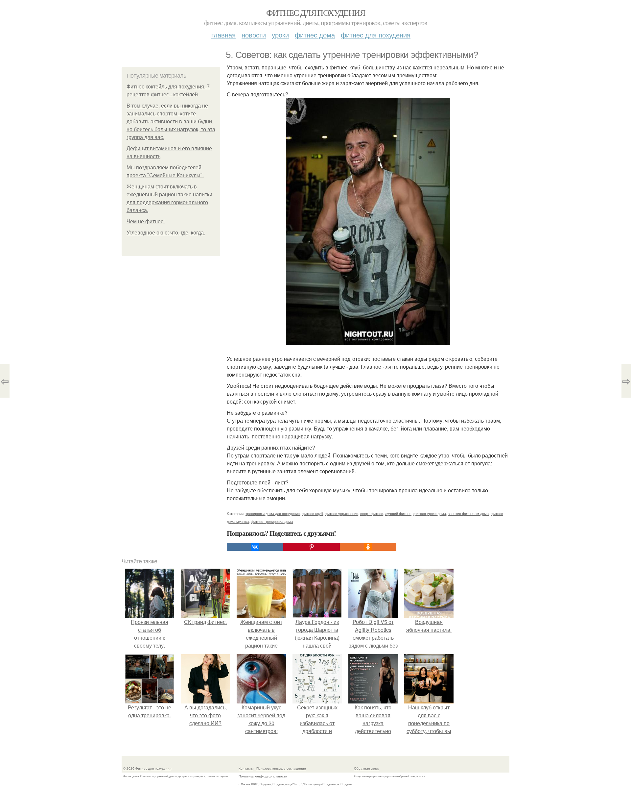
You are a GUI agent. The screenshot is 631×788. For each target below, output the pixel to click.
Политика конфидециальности (263, 776)
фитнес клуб (312, 513)
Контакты (246, 768)
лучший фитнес (398, 513)
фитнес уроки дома (429, 513)
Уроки (280, 34)
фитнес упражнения (341, 513)
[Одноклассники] (368, 547)
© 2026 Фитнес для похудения (147, 768)
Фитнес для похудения (315, 12)
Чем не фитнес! (146, 221)
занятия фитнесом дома (468, 513)
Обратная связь (366, 768)
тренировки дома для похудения (272, 513)
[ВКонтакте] (255, 547)
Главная (223, 34)
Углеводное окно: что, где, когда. (166, 232)
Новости (254, 34)
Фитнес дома (315, 34)
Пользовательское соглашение (281, 768)
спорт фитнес (371, 513)
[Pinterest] (311, 547)
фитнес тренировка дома (272, 521)
